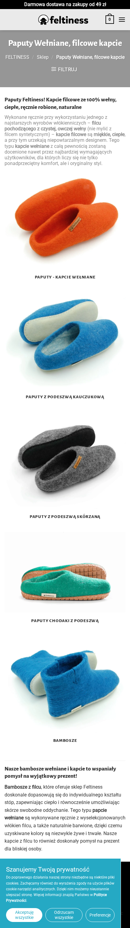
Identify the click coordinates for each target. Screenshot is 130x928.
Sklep (43, 57)
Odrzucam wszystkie (64, 915)
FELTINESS (17, 57)
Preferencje (100, 915)
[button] (110, 19)
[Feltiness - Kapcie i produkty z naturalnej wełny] (63, 19)
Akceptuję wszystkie (24, 915)
